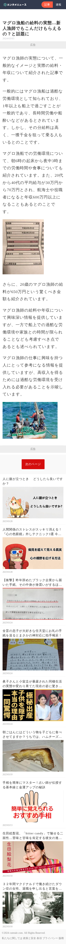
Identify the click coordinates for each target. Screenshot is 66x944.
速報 (58, 4)
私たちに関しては (12, 938)
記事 (47, 4)
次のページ (33, 464)
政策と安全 (29, 938)
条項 (39, 938)
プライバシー (50, 938)
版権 (61, 938)
